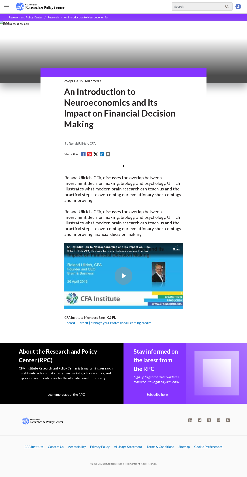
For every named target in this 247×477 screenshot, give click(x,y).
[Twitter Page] (209, 420)
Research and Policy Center (25, 17)
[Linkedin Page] (190, 420)
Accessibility (77, 447)
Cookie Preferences (208, 447)
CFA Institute (34, 447)
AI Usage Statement (128, 447)
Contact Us (56, 447)
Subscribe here (157, 394)
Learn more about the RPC (66, 394)
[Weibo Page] (218, 420)
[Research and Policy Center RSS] (228, 420)
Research (53, 17)
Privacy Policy (100, 447)
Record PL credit (76, 323)
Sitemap (184, 447)
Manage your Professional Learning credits (121, 323)
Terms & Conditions (160, 447)
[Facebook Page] (199, 420)
